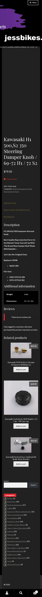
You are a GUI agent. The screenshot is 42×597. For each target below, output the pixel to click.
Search (6, 481)
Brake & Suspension (20, 189)
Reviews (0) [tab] (9, 217)
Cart (32, 591)
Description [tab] (10, 203)
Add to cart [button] (21, 369)
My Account (7, 593)
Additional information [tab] (17, 210)
